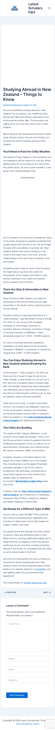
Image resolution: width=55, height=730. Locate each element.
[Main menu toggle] (49, 8)
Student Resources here (35, 582)
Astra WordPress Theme (27, 724)
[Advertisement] (27, 57)
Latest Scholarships (35, 8)
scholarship (40, 569)
